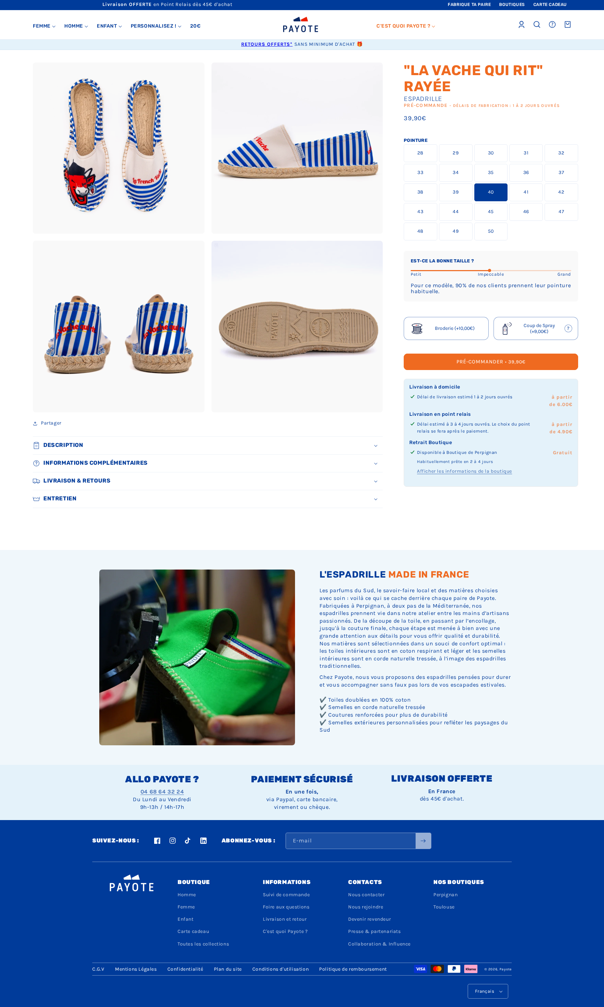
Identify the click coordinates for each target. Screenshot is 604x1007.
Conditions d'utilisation (280, 969)
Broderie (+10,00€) (455, 328)
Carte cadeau (193, 931)
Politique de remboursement (353, 969)
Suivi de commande (286, 895)
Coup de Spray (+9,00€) (536, 329)
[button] (44, 26)
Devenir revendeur (369, 919)
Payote (505, 969)
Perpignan (445, 895)
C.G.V (98, 969)
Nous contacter (366, 895)
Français (484, 991)
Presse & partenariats (374, 931)
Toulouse (444, 907)
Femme (186, 907)
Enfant (186, 919)
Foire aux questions (286, 907)
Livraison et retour (285, 919)
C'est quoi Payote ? (285, 931)
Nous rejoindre (365, 907)
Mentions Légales (136, 969)
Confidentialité (185, 969)
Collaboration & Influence (379, 944)
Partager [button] (51, 423)
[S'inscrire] (423, 841)
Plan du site (228, 969)
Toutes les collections (203, 944)
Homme (187, 895)
